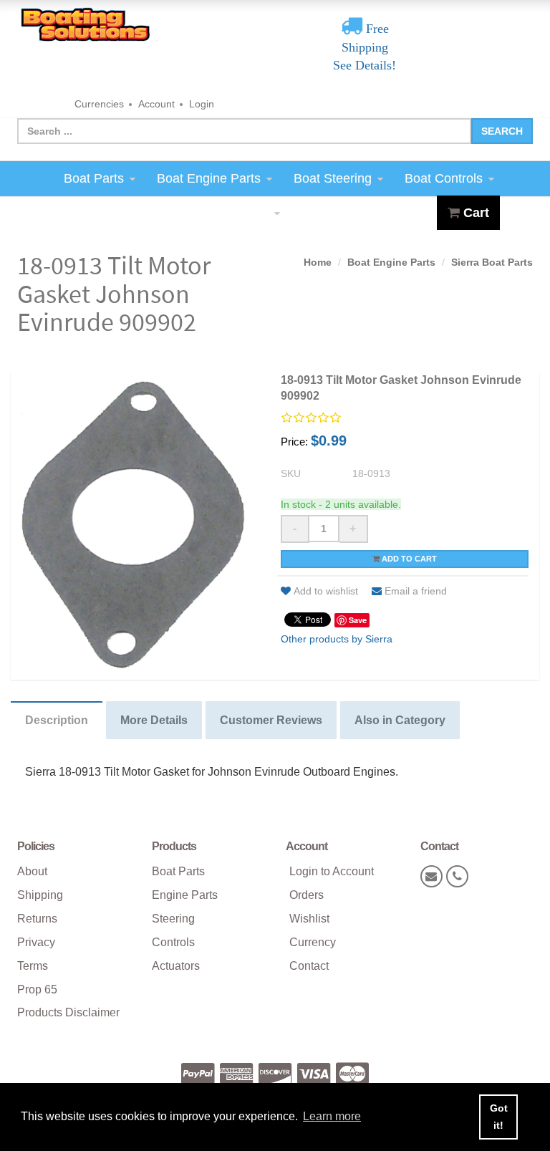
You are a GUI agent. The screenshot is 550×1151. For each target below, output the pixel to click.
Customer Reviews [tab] (271, 720)
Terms (32, 966)
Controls (173, 942)
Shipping (40, 895)
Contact (309, 966)
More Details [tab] (154, 720)
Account (156, 104)
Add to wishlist (326, 591)
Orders (306, 895)
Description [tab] (56, 720)
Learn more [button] (332, 1116)
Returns (37, 918)
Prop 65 (37, 989)
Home (318, 262)
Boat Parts (94, 178)
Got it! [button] (499, 1116)
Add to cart (408, 558)
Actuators (176, 966)
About (32, 871)
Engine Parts (185, 895)
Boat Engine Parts (209, 178)
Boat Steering (333, 178)
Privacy (36, 942)
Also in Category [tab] (399, 720)
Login (201, 104)
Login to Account (331, 871)
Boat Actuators (227, 213)
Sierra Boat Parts (492, 262)
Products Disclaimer (68, 1012)
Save (358, 620)
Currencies (99, 104)
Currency (312, 942)
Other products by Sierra (336, 639)
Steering (173, 918)
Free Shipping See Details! (364, 46)
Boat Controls (444, 178)
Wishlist (309, 918)
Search (502, 131)
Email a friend (416, 591)
